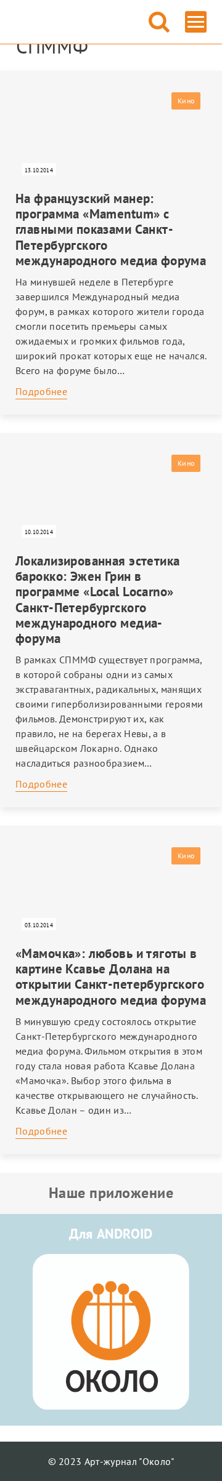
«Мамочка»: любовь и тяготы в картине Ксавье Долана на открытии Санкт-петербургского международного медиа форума (110, 977)
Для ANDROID (111, 1233)
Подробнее (41, 391)
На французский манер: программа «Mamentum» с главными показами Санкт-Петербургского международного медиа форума (110, 229)
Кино (186, 100)
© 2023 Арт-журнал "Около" (111, 1461)
